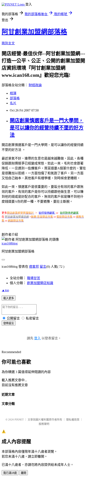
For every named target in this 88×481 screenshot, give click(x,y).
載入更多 (8, 298)
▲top (5, 290)
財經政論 (35, 85)
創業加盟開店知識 (40, 283)
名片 (13, 103)
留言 (43, 266)
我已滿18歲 (10, 472)
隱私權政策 (72, 419)
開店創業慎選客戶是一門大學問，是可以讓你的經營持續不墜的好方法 (46, 128)
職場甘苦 (33, 278)
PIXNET (19, 419)
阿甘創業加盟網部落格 (34, 32)
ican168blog (10, 243)
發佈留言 (8, 323)
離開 (23, 472)
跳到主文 (8, 43)
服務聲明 (44, 423)
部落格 (15, 98)
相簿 (13, 93)
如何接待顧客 (47, 212)
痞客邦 (34, 266)
